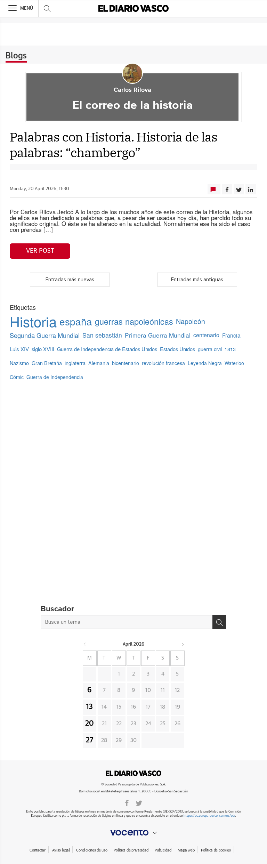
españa (75, 321)
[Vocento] (133, 832)
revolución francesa (163, 363)
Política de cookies (216, 850)
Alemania (98, 363)
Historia (33, 321)
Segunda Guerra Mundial (45, 335)
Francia (231, 335)
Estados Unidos (177, 349)
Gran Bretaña (47, 362)
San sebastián (102, 335)
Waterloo (234, 363)
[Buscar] (219, 622)
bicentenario (125, 363)
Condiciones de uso (91, 850)
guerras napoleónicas (134, 321)
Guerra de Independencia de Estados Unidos (107, 349)
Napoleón (190, 321)
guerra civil (210, 349)
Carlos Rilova (132, 90)
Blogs (16, 56)
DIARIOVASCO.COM (133, 773)
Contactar (37, 850)
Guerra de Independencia (54, 376)
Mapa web (186, 850)
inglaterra (75, 362)
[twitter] (139, 802)
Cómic (17, 376)
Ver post (40, 251)
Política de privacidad (131, 850)
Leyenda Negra (205, 363)
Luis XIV (19, 349)
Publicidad (163, 850)
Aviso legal (61, 850)
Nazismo (19, 362)
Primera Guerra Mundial (158, 335)
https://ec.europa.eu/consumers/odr (209, 815)
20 (89, 723)
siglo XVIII (43, 349)
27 (89, 740)
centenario (206, 335)
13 (89, 706)
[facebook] (126, 802)
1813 (230, 349)
